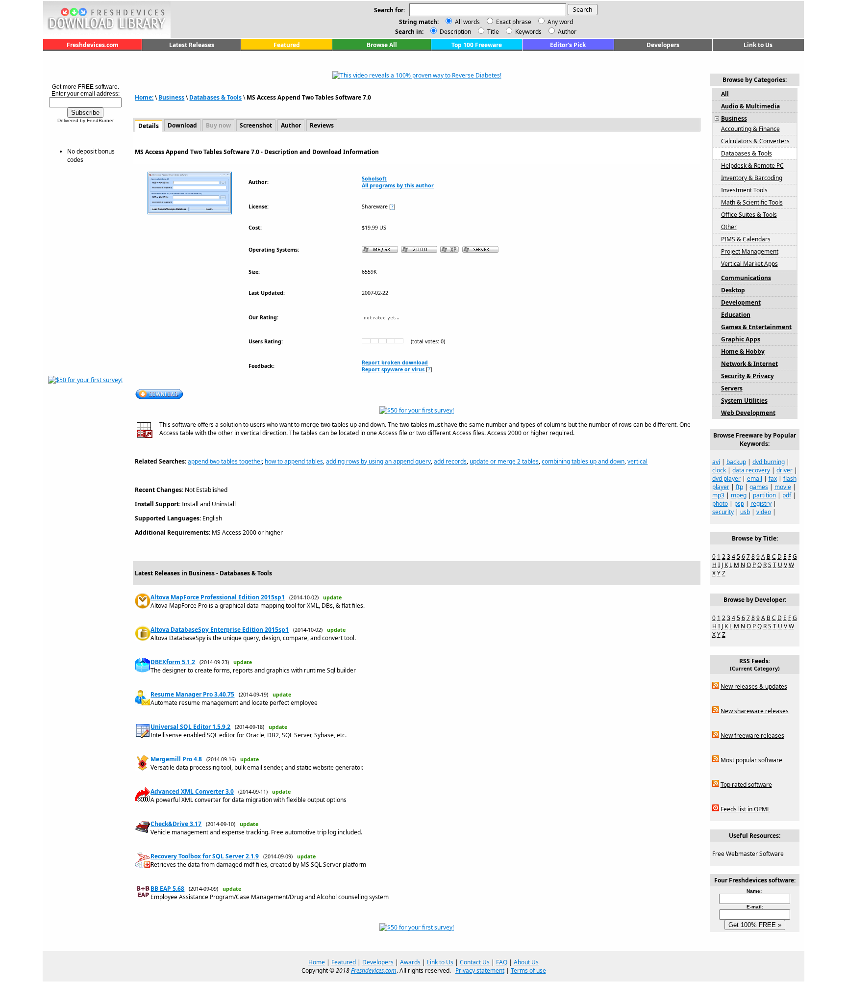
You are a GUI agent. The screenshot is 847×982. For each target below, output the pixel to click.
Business (171, 97)
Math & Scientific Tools (752, 202)
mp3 (718, 495)
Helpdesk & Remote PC (752, 165)
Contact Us (475, 962)
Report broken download (395, 362)
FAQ (501, 962)
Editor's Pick (568, 45)
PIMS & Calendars (746, 239)
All (725, 94)
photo (720, 503)
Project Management (749, 251)
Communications (746, 278)
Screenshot (256, 125)
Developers (663, 45)
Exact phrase (513, 22)
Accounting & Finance (750, 129)
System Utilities (744, 400)
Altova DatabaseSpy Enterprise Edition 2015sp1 (219, 629)
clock (719, 470)
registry (761, 503)
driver (784, 470)
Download (182, 125)
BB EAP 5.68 (167, 888)
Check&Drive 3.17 (175, 824)
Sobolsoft (374, 178)
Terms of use (528, 970)
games (758, 487)
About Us (526, 962)
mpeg (739, 495)
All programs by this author (398, 185)
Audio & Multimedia (750, 106)
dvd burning (768, 462)
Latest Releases (191, 45)
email (754, 478)
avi (716, 462)
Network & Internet (749, 364)
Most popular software (751, 760)
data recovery (751, 470)
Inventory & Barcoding (751, 178)
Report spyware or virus (393, 369)
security (723, 512)
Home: (144, 97)
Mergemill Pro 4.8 (176, 759)
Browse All (382, 45)
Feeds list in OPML (745, 809)
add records (450, 461)
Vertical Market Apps (749, 263)
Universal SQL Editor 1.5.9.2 (190, 727)
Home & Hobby (743, 351)
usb (745, 512)
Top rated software (746, 784)
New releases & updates (754, 686)
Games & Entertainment (756, 327)
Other (729, 227)
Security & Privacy (747, 376)
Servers (732, 388)
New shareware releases (755, 711)
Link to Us (758, 45)
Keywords (528, 31)
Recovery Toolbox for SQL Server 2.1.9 (204, 856)
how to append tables (294, 461)
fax (773, 478)
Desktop (733, 290)
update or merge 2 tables (504, 461)
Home (316, 962)
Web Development (748, 413)
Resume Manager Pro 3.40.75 (192, 694)
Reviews (322, 125)
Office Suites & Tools (749, 214)
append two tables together (225, 461)
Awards (410, 962)
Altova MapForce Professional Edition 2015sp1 (217, 597)
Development (741, 302)
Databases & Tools (215, 97)
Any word (560, 22)
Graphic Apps (740, 339)
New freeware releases (752, 735)
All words (467, 22)
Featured (287, 45)
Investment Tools (744, 190)
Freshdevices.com (93, 45)
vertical (637, 461)
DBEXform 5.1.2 (172, 662)
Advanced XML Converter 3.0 (192, 791)
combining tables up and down (583, 461)
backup (736, 462)
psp (739, 503)
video (763, 512)
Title (492, 31)
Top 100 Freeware (476, 45)
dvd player (726, 478)
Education (735, 314)
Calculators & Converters (755, 141)
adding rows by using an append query (378, 461)
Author (566, 31)
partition (764, 495)
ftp (739, 487)
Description (454, 31)
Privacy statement (479, 970)
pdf (786, 495)
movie (782, 487)
